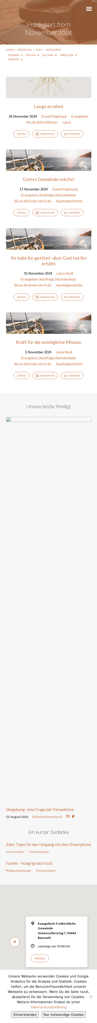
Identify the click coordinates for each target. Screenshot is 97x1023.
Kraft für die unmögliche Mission (48, 342)
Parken (40, 958)
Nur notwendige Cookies (63, 1014)
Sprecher (67, 55)
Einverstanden (25, 1014)
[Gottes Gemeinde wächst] (48, 168)
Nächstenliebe (65, 195)
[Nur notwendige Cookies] (90, 996)
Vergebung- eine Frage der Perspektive (40, 809)
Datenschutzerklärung (48, 1007)
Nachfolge (46, 195)
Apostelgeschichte (69, 201)
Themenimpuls (39, 851)
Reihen (31, 55)
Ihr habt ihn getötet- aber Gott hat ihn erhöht (49, 260)
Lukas (66, 122)
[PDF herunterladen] (73, 816)
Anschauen (47, 134)
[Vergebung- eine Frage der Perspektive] (48, 800)
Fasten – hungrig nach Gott (29, 863)
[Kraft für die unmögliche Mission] (48, 331)
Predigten (25, 49)
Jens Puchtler (15, 851)
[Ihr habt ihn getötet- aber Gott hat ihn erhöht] (48, 246)
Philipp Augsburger (19, 870)
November (53, 49)
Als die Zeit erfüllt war (42, 122)
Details (21, 134)
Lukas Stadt (65, 273)
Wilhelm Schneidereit (47, 816)
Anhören (74, 134)
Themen (14, 55)
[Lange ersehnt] (48, 95)
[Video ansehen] (68, 816)
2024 (39, 49)
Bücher (48, 55)
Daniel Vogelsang (54, 116)
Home (10, 49)
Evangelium (79, 116)
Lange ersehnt (48, 106)
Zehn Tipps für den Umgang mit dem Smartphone (48, 844)
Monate (14, 59)
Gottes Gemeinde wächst (48, 179)
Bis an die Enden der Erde (32, 201)
